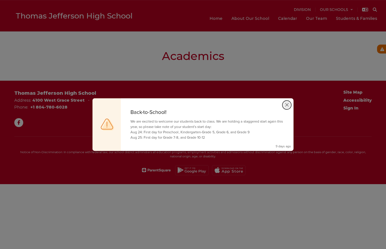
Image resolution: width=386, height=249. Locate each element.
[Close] (286, 105)
